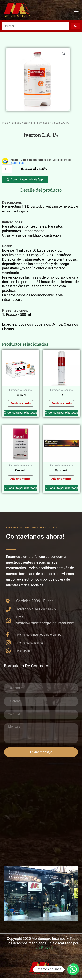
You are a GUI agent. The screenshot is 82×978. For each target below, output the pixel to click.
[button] (76, 10)
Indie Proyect (43, 947)
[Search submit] (75, 26)
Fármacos (43, 122)
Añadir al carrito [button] (20, 403)
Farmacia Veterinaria (23, 122)
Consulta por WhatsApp (27, 179)
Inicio (5, 122)
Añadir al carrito (34, 168)
